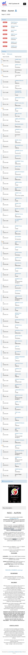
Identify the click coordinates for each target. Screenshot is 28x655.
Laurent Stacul (11, 651)
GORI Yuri (17, 346)
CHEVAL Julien (18, 401)
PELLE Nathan (18, 236)
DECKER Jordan (18, 257)
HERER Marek (18, 273)
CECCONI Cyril (18, 263)
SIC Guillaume (18, 351)
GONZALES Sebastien (19, 423)
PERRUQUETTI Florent (20, 97)
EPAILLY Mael (18, 166)
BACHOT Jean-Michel (19, 208)
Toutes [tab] (3, 54)
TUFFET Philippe (18, 177)
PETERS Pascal (18, 187)
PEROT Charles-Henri (19, 103)
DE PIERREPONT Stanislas (18, 220)
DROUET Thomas (19, 433)
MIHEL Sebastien (18, 341)
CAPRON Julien (18, 368)
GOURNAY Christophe (19, 440)
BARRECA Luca (18, 457)
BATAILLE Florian (14, 26)
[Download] (16, 11)
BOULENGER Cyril (19, 145)
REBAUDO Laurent (19, 302)
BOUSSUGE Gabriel (19, 124)
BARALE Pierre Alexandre (18, 314)
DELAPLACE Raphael (19, 450)
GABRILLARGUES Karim (20, 118)
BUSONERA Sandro (19, 417)
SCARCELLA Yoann (19, 330)
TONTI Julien (17, 412)
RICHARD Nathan (18, 268)
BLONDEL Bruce (18, 325)
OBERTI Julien (18, 231)
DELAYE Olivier (18, 463)
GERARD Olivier (18, 384)
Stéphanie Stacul (18, 651)
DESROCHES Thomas (19, 319)
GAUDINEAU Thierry (19, 161)
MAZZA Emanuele (19, 395)
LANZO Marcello (18, 296)
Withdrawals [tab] (9, 54)
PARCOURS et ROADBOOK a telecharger (14, 570)
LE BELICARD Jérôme (19, 389)
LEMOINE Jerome (18, 285)
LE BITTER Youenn (19, 363)
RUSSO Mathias (18, 252)
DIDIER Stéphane (18, 469)
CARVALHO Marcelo (19, 80)
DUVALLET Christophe (19, 379)
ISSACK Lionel (14, 42)
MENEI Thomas (18, 247)
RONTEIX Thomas (19, 214)
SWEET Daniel (14, 34)
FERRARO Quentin (19, 150)
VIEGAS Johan (18, 203)
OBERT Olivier (18, 374)
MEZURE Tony (18, 156)
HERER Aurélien (18, 182)
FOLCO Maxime (14, 22)
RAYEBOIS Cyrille (18, 278)
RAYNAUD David (18, 308)
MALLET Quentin (18, 335)
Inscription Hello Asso (14, 518)
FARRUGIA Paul (18, 198)
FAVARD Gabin (14, 46)
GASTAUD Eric (14, 38)
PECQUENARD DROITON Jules (18, 91)
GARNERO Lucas (18, 129)
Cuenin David (13, 30)
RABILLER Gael (18, 113)
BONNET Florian (18, 226)
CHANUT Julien (18, 193)
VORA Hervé (17, 428)
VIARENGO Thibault (19, 407)
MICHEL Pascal (18, 140)
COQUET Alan (18, 290)
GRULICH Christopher (19, 171)
